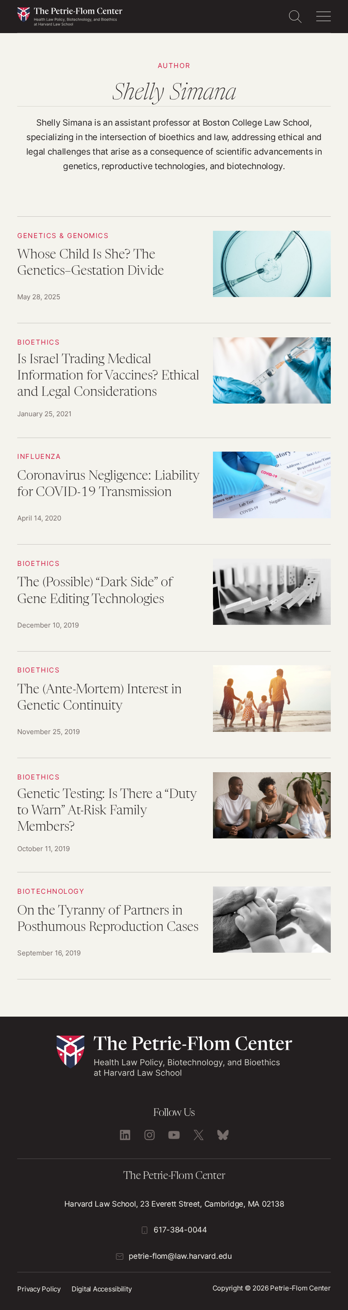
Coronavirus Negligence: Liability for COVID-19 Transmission (173, 491)
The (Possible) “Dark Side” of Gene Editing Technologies (173, 598)
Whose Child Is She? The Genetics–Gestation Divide (173, 270)
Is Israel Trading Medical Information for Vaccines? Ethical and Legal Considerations (173, 380)
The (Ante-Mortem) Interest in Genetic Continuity (173, 705)
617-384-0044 (180, 1229)
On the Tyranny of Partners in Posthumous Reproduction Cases (173, 925)
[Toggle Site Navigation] (323, 16)
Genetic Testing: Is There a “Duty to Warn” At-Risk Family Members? (173, 815)
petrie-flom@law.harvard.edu (180, 1256)
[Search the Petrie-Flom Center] (295, 16)
